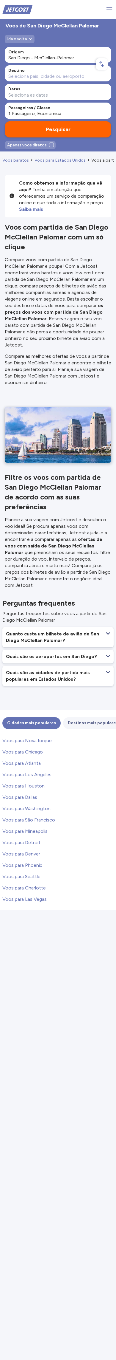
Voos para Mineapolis (25, 831)
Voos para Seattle (21, 876)
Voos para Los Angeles (26, 774)
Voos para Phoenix (22, 865)
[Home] (17, 9)
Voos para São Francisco (28, 820)
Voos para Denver (21, 854)
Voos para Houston (23, 786)
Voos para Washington (26, 808)
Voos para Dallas (19, 797)
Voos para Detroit (21, 842)
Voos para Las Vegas (24, 899)
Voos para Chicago (22, 752)
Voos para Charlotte (24, 888)
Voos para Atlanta (21, 763)
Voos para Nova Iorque (27, 740)
